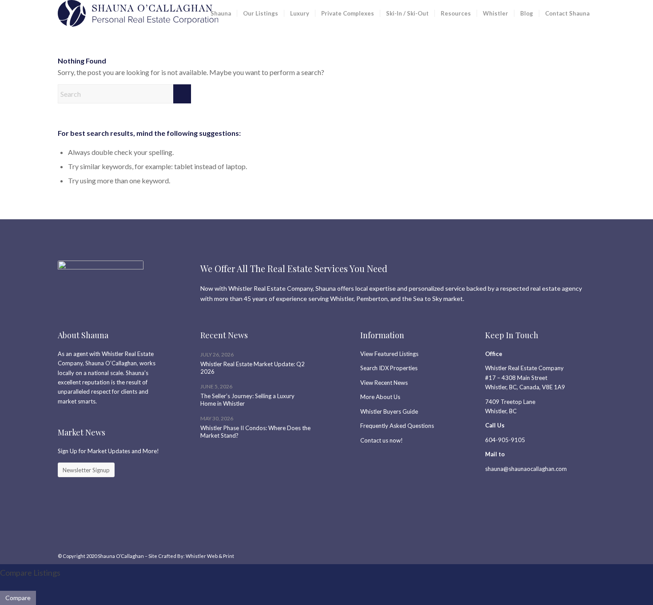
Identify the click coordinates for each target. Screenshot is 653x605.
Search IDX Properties (389, 368)
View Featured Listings (389, 353)
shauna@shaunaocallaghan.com (526, 468)
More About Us (380, 396)
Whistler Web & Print (210, 556)
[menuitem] (221, 13)
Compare (18, 597)
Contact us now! (381, 440)
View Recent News (384, 382)
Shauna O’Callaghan (121, 556)
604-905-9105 (505, 439)
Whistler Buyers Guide (389, 411)
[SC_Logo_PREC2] (138, 13)
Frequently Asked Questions (397, 425)
